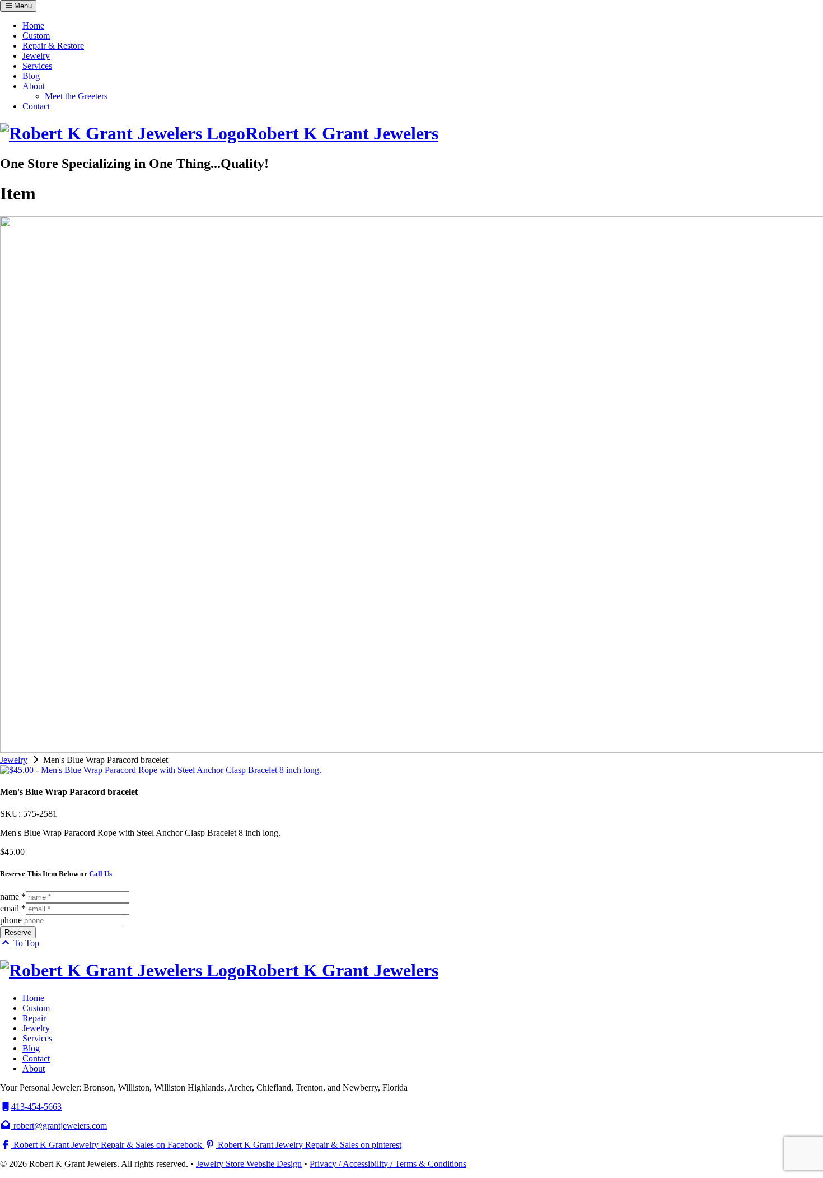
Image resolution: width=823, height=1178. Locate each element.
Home (33, 25)
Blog (31, 76)
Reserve (17, 932)
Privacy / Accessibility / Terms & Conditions (388, 1163)
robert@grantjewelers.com (59, 1125)
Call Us (100, 873)
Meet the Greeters (76, 96)
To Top (25, 943)
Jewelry (36, 55)
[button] (18, 6)
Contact (36, 106)
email (13, 908)
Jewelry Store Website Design (249, 1163)
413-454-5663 (36, 1106)
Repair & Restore (53, 45)
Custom (36, 35)
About (33, 86)
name (13, 896)
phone (11, 920)
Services (37, 66)
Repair (34, 1018)
